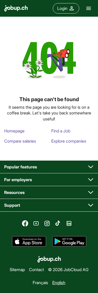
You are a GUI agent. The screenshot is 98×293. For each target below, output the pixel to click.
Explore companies (68, 140)
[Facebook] (25, 223)
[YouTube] (36, 223)
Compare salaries (20, 140)
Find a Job (60, 130)
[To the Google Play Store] (69, 241)
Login (62, 8)
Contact (36, 269)
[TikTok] (58, 223)
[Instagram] (47, 223)
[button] (49, 167)
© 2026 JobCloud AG (68, 269)
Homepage (14, 130)
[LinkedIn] (69, 223)
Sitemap (17, 269)
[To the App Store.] (29, 241)
